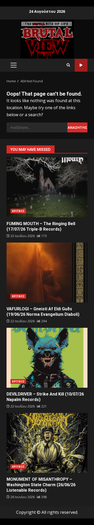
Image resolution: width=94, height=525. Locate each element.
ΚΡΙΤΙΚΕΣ (18, 211)
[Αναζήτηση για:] (37, 127)
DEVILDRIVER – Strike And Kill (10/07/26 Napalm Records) (47, 358)
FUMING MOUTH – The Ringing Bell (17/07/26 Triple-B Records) (47, 187)
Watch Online (81, 65)
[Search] (68, 65)
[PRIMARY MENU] (13, 65)
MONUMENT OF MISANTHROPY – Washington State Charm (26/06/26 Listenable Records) (47, 443)
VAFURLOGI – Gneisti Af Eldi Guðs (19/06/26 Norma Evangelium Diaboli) (47, 272)
